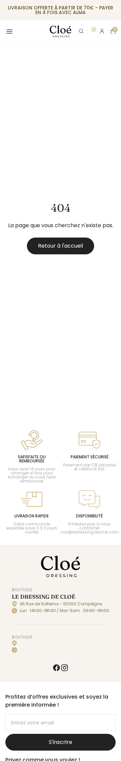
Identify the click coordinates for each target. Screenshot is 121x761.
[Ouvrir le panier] (113, 31)
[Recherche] (81, 31)
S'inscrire (60, 742)
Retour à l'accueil (60, 246)
